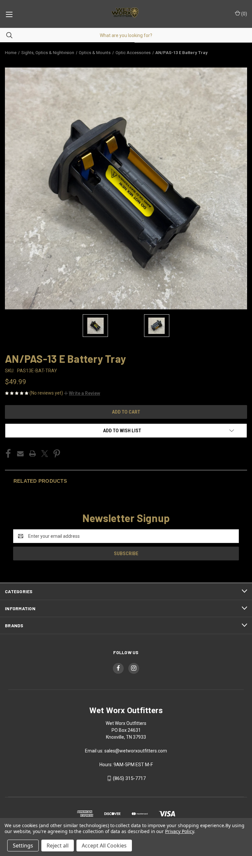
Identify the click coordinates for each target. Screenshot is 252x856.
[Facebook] (8, 453)
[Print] (32, 453)
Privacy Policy (179, 831)
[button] (82, 393)
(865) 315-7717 (129, 778)
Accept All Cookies (104, 845)
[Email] (20, 453)
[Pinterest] (56, 453)
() (243, 13)
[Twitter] (44, 453)
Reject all (58, 845)
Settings (23, 845)
